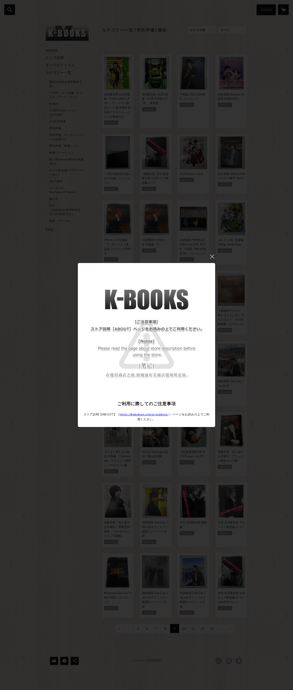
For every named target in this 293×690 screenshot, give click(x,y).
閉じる (212, 256)
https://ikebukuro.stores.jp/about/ (144, 414)
